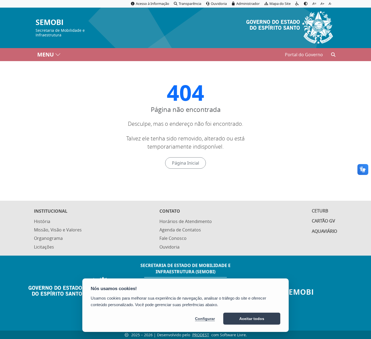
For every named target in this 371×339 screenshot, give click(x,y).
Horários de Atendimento (185, 221)
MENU (45, 54)
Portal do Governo (304, 55)
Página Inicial (185, 163)
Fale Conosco (173, 238)
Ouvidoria (169, 247)
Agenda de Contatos (180, 230)
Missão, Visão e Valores (58, 230)
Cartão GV (323, 221)
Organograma (48, 238)
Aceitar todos (251, 318)
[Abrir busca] (333, 54)
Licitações (44, 247)
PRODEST (200, 334)
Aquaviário (324, 231)
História (42, 221)
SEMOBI (50, 22)
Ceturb (320, 211)
